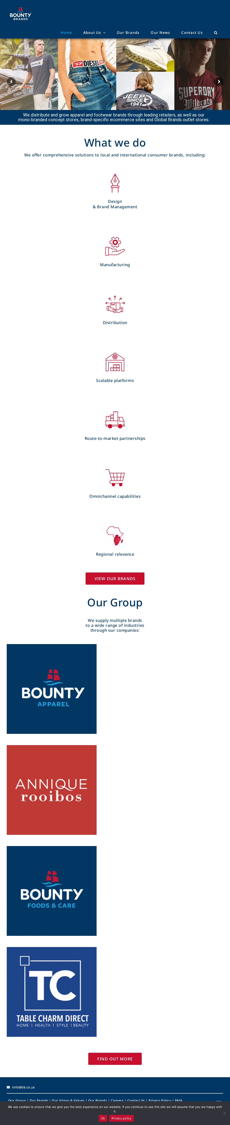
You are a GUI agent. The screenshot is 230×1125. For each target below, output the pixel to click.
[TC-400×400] (52, 948)
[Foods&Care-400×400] (52, 847)
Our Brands (97, 1100)
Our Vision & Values (68, 1100)
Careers (117, 1100)
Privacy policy (121, 1118)
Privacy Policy (160, 1100)
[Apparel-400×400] (52, 645)
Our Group (17, 1100)
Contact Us (136, 1100)
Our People (39, 1100)
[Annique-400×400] (52, 746)
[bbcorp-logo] (20, 7)
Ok (103, 1118)
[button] (215, 32)
